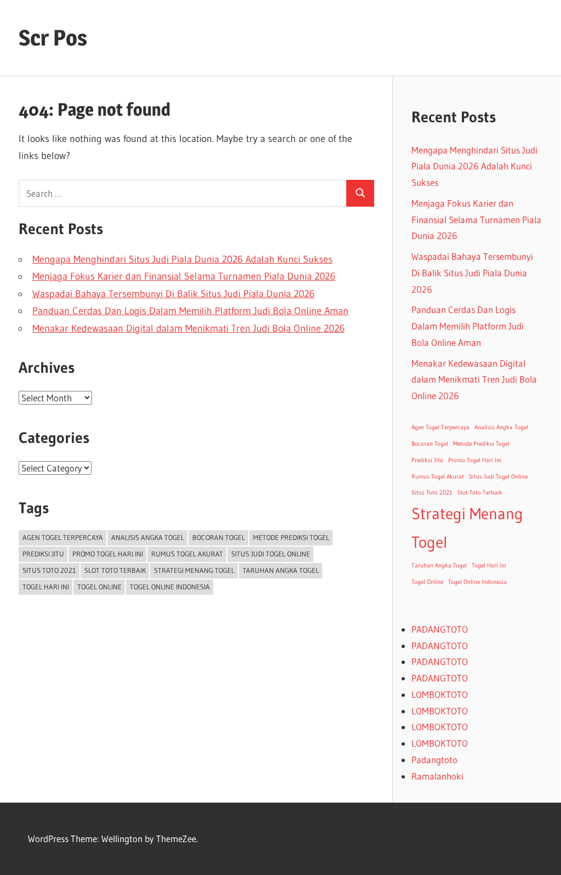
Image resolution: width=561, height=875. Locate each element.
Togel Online (99, 586)
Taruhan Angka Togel (281, 570)
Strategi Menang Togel (194, 570)
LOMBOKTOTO (439, 694)
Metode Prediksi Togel (291, 537)
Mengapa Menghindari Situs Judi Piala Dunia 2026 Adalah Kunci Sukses (182, 259)
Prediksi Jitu (43, 553)
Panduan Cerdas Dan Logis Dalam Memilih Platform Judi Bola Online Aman (190, 311)
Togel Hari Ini (45, 586)
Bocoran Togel (218, 537)
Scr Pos (53, 37)
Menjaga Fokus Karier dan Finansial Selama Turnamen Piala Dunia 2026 (183, 276)
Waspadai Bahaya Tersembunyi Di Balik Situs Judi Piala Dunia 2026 (173, 294)
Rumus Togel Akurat (187, 553)
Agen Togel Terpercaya (62, 537)
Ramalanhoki (437, 776)
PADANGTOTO (439, 629)
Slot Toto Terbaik (115, 570)
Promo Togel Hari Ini (107, 553)
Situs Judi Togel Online (270, 553)
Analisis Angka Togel (147, 537)
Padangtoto (434, 759)
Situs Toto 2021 (49, 570)
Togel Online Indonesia (170, 586)
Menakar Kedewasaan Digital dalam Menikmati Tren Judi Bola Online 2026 (188, 328)
